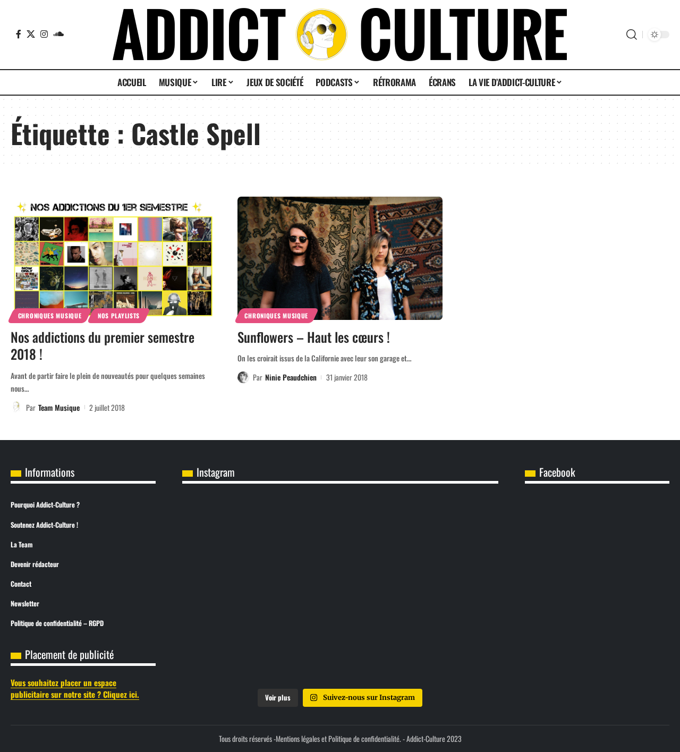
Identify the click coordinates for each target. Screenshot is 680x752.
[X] (31, 34)
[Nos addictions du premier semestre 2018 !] (113, 258)
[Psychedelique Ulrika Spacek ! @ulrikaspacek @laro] (446, 590)
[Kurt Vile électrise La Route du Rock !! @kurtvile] (340, 590)
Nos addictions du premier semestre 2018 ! (102, 345)
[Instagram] (44, 34)
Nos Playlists (119, 315)
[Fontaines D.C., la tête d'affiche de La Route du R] (234, 590)
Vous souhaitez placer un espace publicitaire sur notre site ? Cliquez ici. (75, 688)
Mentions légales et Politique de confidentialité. (338, 738)
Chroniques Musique (50, 315)
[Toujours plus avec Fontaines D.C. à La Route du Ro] (446, 530)
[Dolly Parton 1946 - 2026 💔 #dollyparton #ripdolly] (340, 530)
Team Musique (59, 407)
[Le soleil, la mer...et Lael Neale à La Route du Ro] (446, 650)
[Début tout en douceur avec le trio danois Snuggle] (340, 650)
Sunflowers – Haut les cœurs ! (313, 337)
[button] (631, 35)
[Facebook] (18, 34)
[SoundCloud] (58, 34)
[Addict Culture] (340, 34)
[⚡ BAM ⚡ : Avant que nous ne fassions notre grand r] (234, 530)
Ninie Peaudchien (291, 377)
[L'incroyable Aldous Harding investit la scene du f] (234, 650)
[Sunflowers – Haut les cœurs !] (340, 258)
